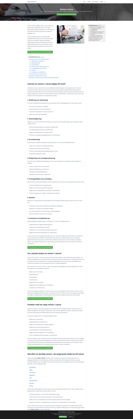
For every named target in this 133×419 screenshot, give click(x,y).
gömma (42, 57)
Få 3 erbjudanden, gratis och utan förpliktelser (66, 14)
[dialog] (66, 414)
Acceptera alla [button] (63, 416)
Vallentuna (32, 375)
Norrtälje (31, 383)
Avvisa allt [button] (71, 416)
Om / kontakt (95, 1)
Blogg (101, 1)
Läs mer (77, 414)
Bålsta (30, 370)
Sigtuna (31, 385)
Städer (88, 1)
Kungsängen (32, 367)
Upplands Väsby (33, 380)
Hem (84, 1)
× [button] (131, 411)
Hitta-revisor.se (31, 1)
